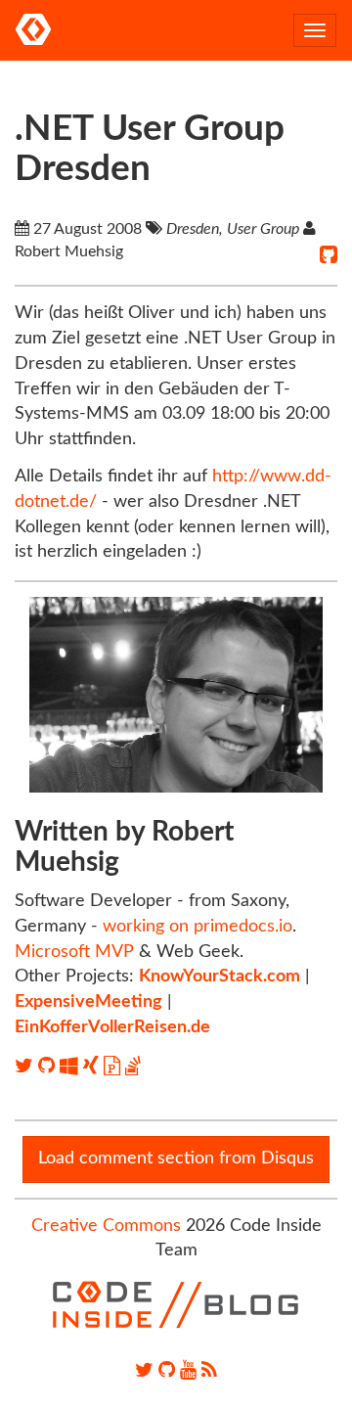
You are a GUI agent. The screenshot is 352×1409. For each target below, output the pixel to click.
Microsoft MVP (74, 952)
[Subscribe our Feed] (209, 1371)
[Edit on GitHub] (328, 255)
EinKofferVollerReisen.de (112, 1027)
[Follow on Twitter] (26, 1066)
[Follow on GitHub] (49, 1066)
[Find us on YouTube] (188, 1371)
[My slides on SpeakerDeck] (114, 1066)
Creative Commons (106, 1226)
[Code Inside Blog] (33, 30)
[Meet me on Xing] (93, 1066)
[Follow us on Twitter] (144, 1371)
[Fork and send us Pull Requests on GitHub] (166, 1371)
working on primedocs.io (197, 926)
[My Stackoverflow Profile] (133, 1066)
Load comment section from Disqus (176, 1158)
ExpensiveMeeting (88, 1002)
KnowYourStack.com (219, 976)
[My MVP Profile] (71, 1066)
